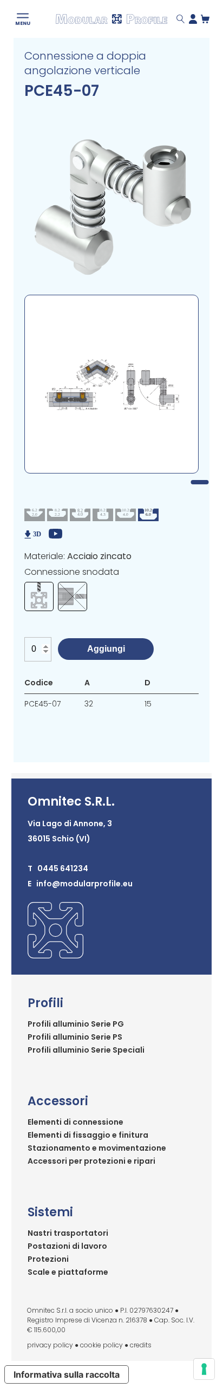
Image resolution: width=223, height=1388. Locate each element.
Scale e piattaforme (68, 1272)
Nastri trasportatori (68, 1233)
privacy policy (50, 1345)
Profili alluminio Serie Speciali (86, 1050)
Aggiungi (106, 648)
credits (141, 1345)
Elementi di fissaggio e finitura (88, 1135)
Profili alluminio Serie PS (75, 1037)
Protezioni (48, 1259)
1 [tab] (199, 482)
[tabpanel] (111, 384)
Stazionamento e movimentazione (97, 1148)
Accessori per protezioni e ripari (91, 1161)
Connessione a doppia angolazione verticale (85, 63)
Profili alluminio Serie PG (76, 1024)
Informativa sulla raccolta (67, 1374)
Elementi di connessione (75, 1122)
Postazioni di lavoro (67, 1246)
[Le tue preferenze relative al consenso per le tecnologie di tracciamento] (204, 1369)
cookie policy (101, 1345)
